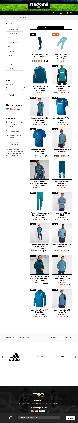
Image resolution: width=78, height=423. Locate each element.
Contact (55, 403)
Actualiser (12, 95)
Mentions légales (24, 403)
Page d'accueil (10, 17)
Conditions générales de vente (41, 403)
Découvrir (38, 43)
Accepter (71, 418)
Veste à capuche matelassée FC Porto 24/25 (62, 278)
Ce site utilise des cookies (29, 417)
